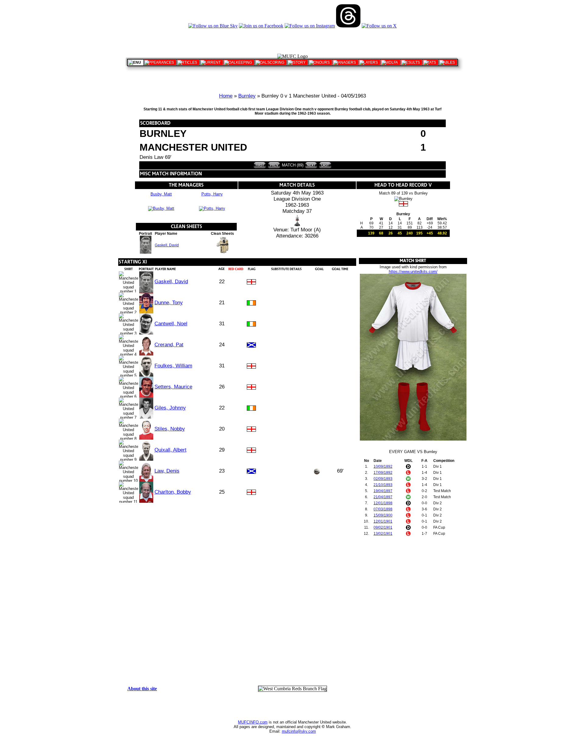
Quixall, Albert (170, 450)
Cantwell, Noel (170, 324)
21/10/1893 (383, 485)
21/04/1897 (383, 497)
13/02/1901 (383, 533)
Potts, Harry (212, 194)
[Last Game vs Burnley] (324, 165)
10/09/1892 (383, 466)
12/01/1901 (383, 521)
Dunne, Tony (168, 302)
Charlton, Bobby (172, 492)
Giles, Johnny (170, 408)
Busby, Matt (161, 194)
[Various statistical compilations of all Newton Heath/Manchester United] (430, 62)
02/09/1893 (383, 479)
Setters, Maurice (173, 387)
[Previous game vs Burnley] (273, 165)
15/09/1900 (383, 515)
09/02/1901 (383, 527)
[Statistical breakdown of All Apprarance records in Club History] (160, 62)
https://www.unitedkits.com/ (413, 271)
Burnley (247, 96)
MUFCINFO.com (253, 722)
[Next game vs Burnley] (311, 165)
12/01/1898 (383, 503)
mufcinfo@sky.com (299, 731)
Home (225, 96)
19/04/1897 (383, 491)
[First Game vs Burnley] (259, 165)
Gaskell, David (167, 245)
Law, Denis (166, 471)
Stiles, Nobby (169, 429)
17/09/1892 (383, 472)
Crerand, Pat (168, 345)
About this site (142, 688)
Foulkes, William (173, 366)
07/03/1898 (383, 509)
